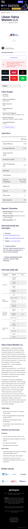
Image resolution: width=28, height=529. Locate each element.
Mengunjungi (14, 57)
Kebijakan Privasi (14, 521)
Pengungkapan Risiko (14, 519)
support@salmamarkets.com (16, 238)
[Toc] (25, 85)
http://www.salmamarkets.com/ (11, 235)
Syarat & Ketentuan (14, 518)
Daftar (20, 2)
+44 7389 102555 (15, 241)
